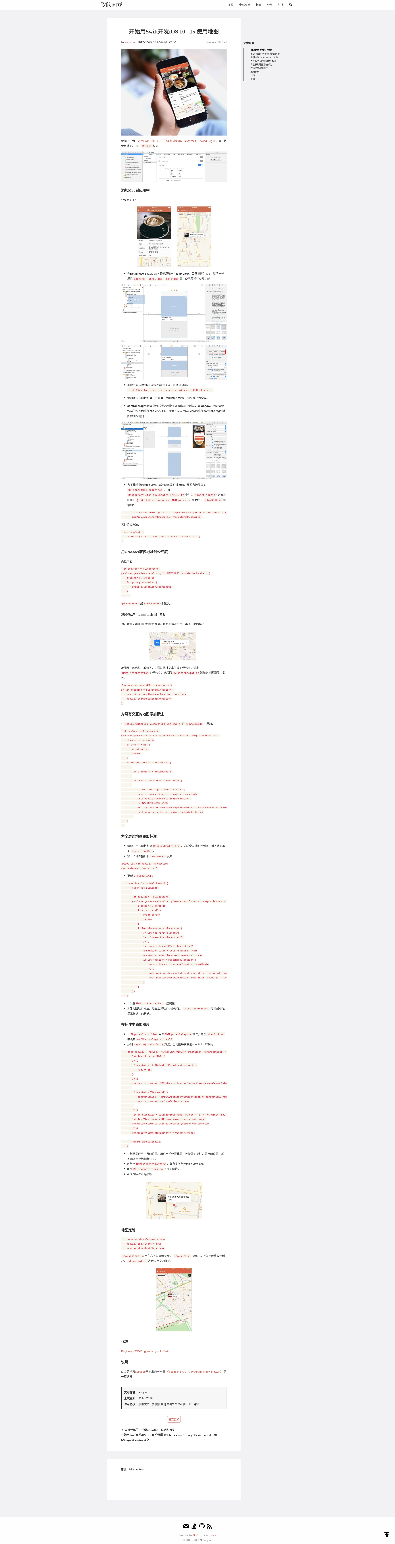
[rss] (209, 1526)
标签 (258, 4)
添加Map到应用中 (261, 50)
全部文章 (244, 4)
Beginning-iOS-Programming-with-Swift (145, 1351)
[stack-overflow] (194, 1526)
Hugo (196, 1534)
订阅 (281, 4)
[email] (186, 1526)
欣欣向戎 (111, 5)
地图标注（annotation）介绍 (264, 57)
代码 (252, 75)
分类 (269, 4)
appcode (140, 1371)
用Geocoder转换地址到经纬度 (265, 53)
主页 (231, 4)
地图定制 (254, 71)
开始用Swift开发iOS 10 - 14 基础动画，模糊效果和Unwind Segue (175, 141)
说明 (252, 78)
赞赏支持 (173, 1419)
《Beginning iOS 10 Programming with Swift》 (194, 1371)
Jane (213, 1534)
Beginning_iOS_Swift (216, 41)
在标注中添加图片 (259, 68)
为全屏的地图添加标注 (261, 64)
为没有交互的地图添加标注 (263, 60)
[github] (202, 1526)
